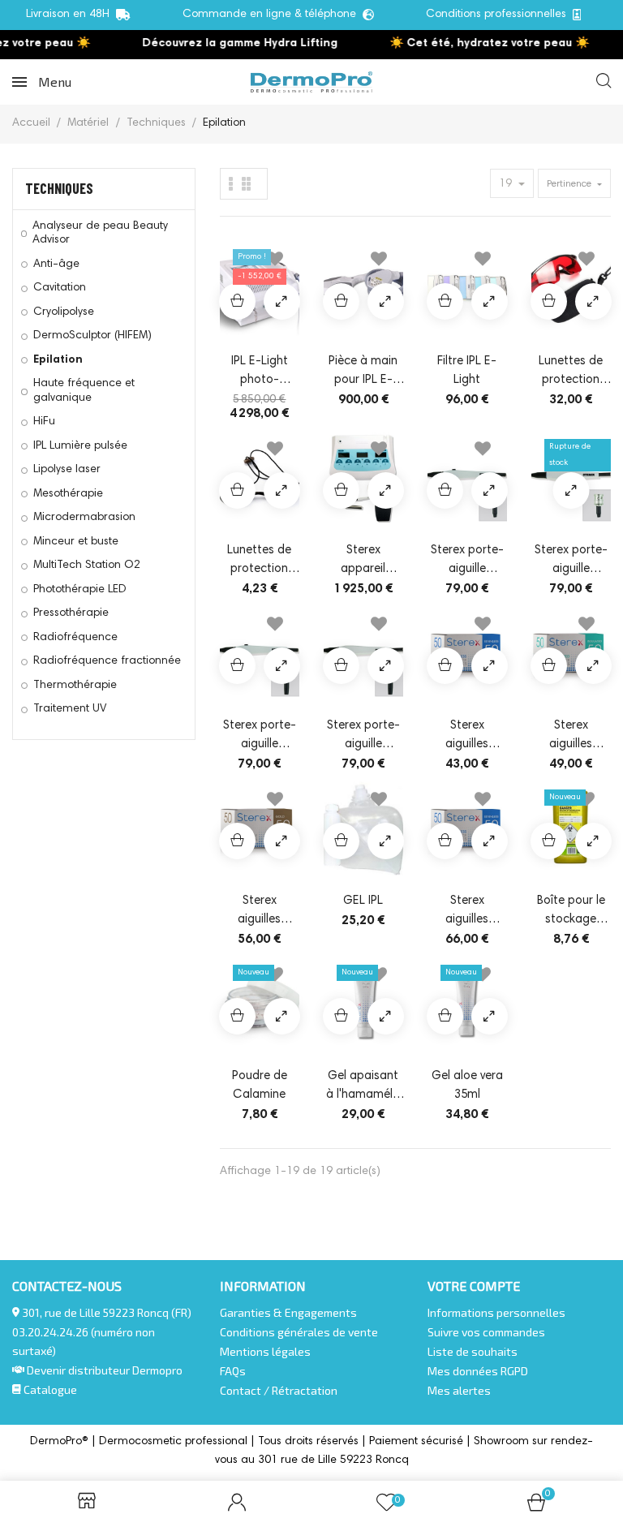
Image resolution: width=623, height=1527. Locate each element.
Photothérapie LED (80, 590)
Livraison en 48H (71, 14)
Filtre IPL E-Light (466, 370)
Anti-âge (56, 264)
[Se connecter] (237, 1504)
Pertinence (570, 184)
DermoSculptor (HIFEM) (92, 336)
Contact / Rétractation (278, 1390)
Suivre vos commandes (486, 1332)
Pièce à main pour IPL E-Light (363, 372)
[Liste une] (231, 184)
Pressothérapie (71, 613)
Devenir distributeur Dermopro (105, 1370)
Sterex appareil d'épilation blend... (363, 561)
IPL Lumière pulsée (80, 446)
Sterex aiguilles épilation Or (259, 912)
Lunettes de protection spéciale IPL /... (570, 372)
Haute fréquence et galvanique (84, 391)
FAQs (233, 1371)
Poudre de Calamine (259, 1085)
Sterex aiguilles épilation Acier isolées (571, 737)
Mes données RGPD (478, 1371)
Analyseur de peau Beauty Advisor (100, 234)
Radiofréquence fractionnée (107, 661)
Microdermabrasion (84, 517)
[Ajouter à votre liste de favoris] (379, 262)
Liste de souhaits (473, 1351)
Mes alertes (459, 1390)
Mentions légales (265, 1351)
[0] (536, 1507)
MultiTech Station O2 (86, 565)
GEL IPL (363, 901)
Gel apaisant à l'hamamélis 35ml (363, 1087)
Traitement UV (69, 709)
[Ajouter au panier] (237, 301)
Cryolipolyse (63, 312)
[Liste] (246, 184)
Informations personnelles (496, 1312)
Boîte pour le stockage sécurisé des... (571, 912)
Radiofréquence (75, 637)
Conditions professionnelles (499, 14)
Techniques (59, 188)
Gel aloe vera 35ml (467, 1085)
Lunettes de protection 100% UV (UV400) (259, 561)
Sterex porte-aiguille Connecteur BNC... (467, 561)
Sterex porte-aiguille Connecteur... (259, 737)
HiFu (44, 422)
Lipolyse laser (67, 469)
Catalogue (49, 1389)
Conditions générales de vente (299, 1332)
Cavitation (59, 288)
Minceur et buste (75, 542)
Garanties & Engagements (288, 1312)
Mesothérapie (68, 494)
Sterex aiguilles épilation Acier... (467, 737)
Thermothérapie (75, 685)
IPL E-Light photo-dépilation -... (259, 372)
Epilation (58, 360)
